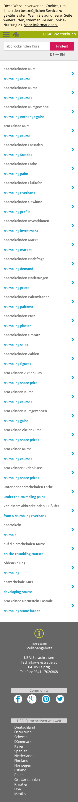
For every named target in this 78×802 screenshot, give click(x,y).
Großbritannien (27, 779)
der (16, 487)
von (7, 506)
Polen (19, 774)
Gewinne (35, 202)
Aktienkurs (33, 373)
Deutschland (24, 727)
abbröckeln (12, 525)
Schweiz (20, 736)
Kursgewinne (38, 107)
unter (8, 487)
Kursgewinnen (35, 411)
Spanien (21, 751)
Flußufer (35, 183)
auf (6, 544)
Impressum (39, 643)
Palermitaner (38, 297)
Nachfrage (36, 259)
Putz (31, 316)
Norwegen (22, 765)
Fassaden (35, 145)
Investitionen (38, 221)
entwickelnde (14, 582)
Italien (19, 746)
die (12, 544)
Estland (20, 770)
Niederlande (24, 755)
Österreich (23, 732)
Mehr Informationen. (41, 24)
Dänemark (22, 741)
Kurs (31, 69)
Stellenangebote (39, 648)
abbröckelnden (15, 69)
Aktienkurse (31, 430)
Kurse (32, 88)
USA (17, 789)
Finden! (62, 46)
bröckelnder (13, 468)
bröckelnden (13, 373)
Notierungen (38, 278)
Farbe (32, 164)
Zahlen (33, 354)
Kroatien (21, 784)
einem (15, 506)
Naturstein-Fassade (37, 601)
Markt (33, 240)
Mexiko (20, 793)
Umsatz (34, 335)
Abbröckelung (14, 563)
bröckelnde (12, 126)
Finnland (21, 760)
